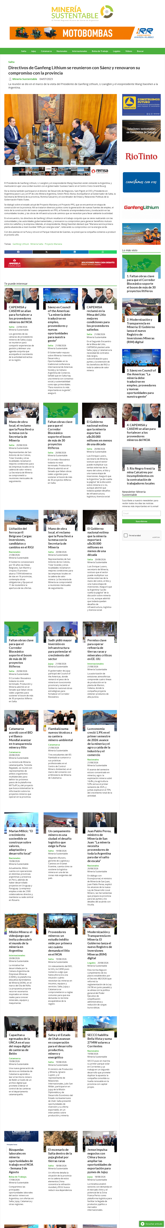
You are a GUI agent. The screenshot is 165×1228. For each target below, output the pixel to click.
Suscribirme (141, 521)
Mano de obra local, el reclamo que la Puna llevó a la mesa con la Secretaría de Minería (21, 431)
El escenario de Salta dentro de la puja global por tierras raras (60, 1155)
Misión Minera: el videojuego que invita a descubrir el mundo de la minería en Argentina (20, 941)
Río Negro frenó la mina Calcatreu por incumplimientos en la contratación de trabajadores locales (141, 476)
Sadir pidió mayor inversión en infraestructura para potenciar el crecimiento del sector (60, 649)
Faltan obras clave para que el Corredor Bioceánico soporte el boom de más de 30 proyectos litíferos (60, 435)
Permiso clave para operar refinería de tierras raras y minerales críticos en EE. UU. (99, 649)
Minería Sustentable (24, 79)
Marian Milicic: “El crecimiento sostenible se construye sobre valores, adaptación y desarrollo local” (21, 842)
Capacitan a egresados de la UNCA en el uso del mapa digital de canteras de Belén (19, 1044)
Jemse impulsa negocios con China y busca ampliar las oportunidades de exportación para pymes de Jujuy (99, 1161)
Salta (23, 51)
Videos (128, 51)
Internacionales (79, 51)
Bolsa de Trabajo (100, 51)
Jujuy (33, 51)
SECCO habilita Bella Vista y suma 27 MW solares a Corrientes (99, 1040)
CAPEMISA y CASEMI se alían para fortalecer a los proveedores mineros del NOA (20, 314)
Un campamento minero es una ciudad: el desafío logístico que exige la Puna (60, 838)
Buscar (140, 51)
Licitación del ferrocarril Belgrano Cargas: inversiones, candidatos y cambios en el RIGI (21, 538)
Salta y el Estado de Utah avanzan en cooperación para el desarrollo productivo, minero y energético (60, 1046)
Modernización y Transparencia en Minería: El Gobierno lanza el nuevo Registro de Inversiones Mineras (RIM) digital (99, 945)
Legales (116, 51)
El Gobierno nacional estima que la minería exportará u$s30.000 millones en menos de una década (99, 433)
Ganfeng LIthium (21, 244)
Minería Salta (36, 244)
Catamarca (46, 51)
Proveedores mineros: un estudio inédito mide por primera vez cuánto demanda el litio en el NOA (60, 943)
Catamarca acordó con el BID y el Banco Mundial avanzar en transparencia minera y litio (21, 738)
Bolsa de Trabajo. (18, 1176)
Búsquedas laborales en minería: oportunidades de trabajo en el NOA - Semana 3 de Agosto (21, 1161)
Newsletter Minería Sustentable (134, 493)
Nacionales (62, 51)
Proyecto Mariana (53, 244)
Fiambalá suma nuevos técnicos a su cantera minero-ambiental (60, 734)
